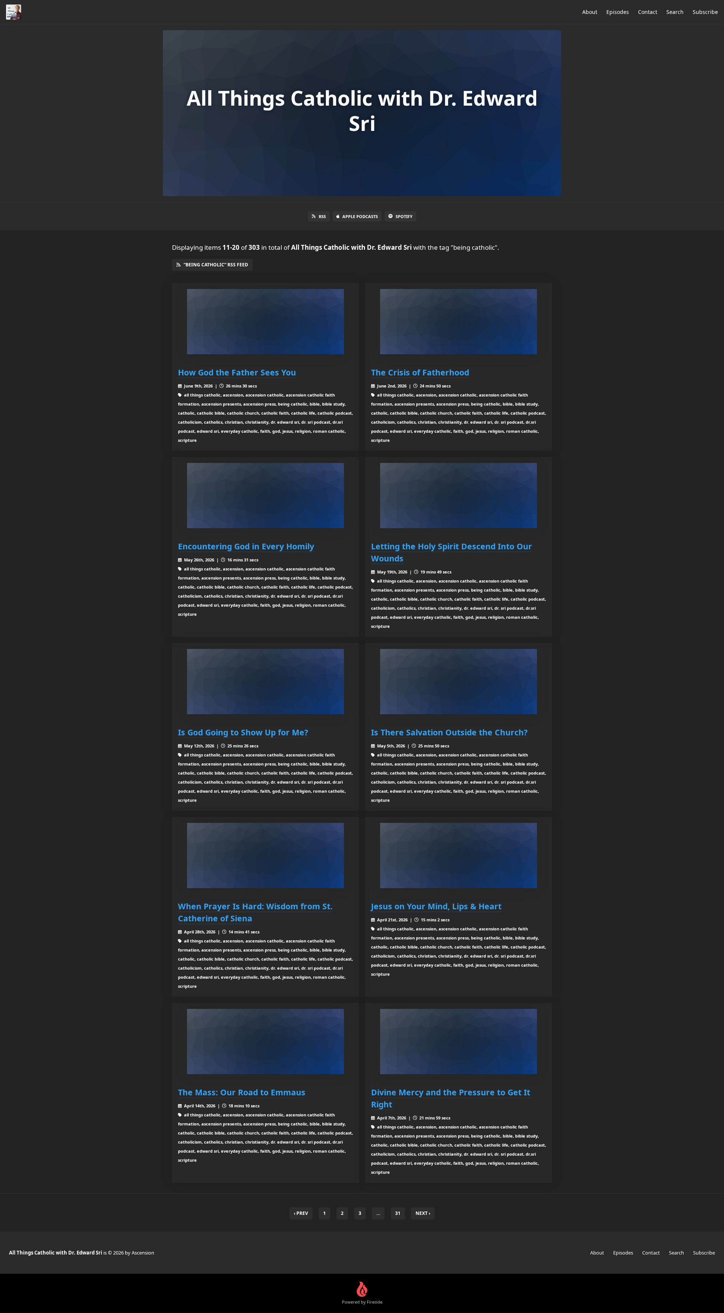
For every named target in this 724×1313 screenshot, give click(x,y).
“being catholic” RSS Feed (216, 264)
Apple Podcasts (360, 216)
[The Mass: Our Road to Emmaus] (265, 1041)
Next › (423, 1213)
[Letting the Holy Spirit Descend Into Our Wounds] (458, 495)
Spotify (404, 216)
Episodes (617, 11)
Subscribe (705, 11)
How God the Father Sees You (237, 372)
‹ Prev (301, 1213)
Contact (647, 11)
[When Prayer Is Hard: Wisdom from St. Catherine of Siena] (265, 855)
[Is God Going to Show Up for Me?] (265, 681)
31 (397, 1213)
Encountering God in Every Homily (246, 546)
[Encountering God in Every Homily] (265, 495)
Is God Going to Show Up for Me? (243, 732)
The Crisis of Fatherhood (420, 372)
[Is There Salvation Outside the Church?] (458, 681)
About (589, 11)
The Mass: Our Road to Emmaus (241, 1092)
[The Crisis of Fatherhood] (458, 321)
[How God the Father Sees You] (265, 321)
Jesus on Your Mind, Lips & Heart (436, 906)
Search (675, 11)
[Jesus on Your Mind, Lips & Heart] (458, 855)
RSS (322, 216)
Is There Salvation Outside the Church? (449, 732)
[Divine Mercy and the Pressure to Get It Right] (458, 1041)
